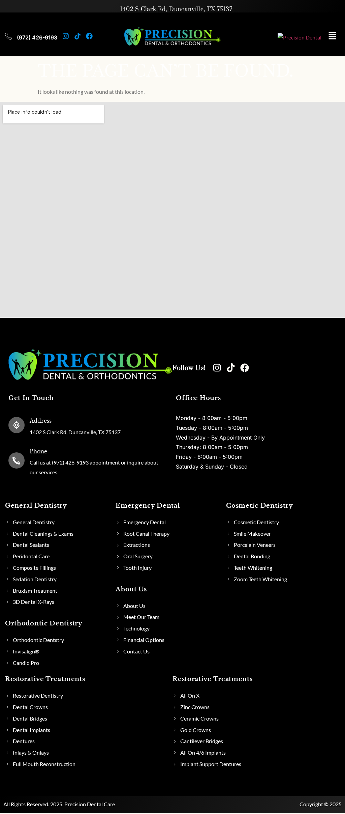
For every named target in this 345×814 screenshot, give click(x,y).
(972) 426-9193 (37, 37)
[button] (332, 36)
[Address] (16, 425)
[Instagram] (65, 36)
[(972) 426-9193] (8, 36)
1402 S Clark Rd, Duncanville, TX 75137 (176, 9)
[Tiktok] (77, 36)
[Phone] (16, 460)
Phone (38, 451)
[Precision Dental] (299, 38)
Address (41, 420)
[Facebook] (89, 36)
